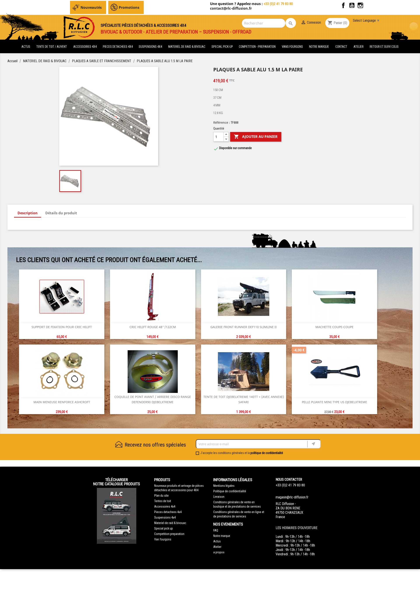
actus (25, 46)
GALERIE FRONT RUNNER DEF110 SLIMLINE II (243, 327)
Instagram (360, 5)
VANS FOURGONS (292, 46)
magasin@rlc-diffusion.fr (292, 497)
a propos (218, 552)
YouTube (352, 5)
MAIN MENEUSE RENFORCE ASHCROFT (61, 402)
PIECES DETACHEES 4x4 (118, 46)
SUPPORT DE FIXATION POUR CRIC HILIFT (62, 327)
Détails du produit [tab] (61, 213)
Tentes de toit (162, 501)
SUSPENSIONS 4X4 (151, 46)
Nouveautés (91, 7)
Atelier (359, 46)
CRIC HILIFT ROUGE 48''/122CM (153, 327)
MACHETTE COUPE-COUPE (334, 327)
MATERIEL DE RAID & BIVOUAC (187, 46)
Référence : (221, 122)
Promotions (129, 7)
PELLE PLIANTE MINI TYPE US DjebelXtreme (334, 402)
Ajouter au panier (256, 136)
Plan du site (161, 495)
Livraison (218, 496)
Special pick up (163, 528)
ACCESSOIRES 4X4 (85, 46)
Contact (341, 46)
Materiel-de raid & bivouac (170, 523)
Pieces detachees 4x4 (168, 512)
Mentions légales (223, 485)
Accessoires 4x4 (164, 506)
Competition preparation (169, 534)
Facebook (343, 5)
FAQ (215, 530)
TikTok (369, 5)
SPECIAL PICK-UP (223, 46)
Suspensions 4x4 (165, 517)
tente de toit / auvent (51, 46)
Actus (217, 541)
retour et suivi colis (384, 46)
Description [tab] (28, 213)
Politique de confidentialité (229, 491)
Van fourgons (162, 539)
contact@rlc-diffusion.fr (231, 8)
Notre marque (319, 46)
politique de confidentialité (266, 453)
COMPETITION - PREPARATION (257, 46)
